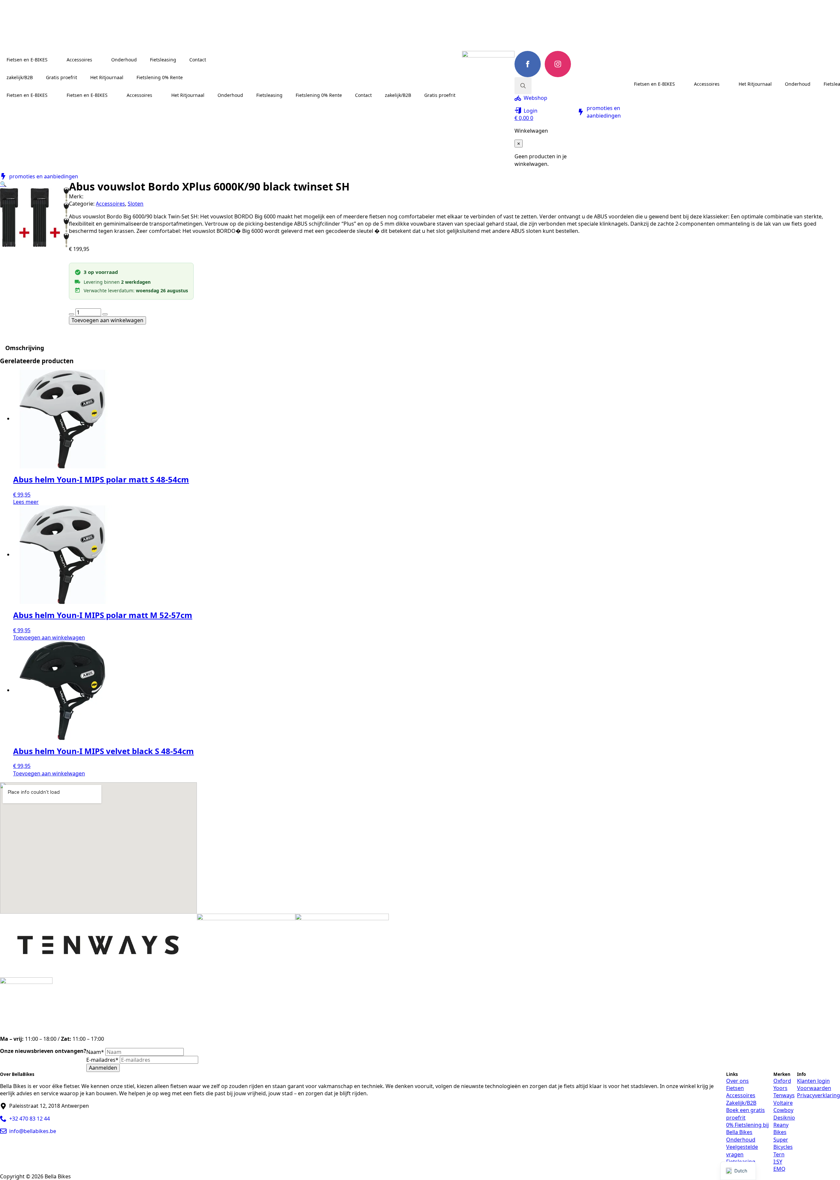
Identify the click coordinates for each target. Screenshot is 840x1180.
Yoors (780, 1088)
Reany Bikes (780, 1128)
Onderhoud (124, 59)
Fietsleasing (163, 59)
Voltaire (783, 1102)
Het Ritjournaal (106, 77)
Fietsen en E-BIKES (27, 59)
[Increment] (105, 314)
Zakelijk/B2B (741, 1102)
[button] (3, 184)
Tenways (784, 1095)
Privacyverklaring (818, 1095)
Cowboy (783, 1110)
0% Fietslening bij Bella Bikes (747, 1128)
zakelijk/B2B (20, 77)
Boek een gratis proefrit (745, 1113)
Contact (197, 59)
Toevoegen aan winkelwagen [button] (49, 637)
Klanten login (813, 1080)
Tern (779, 1154)
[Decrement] (71, 314)
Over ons (737, 1080)
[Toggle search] (523, 85)
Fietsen (735, 1088)
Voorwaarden (814, 1088)
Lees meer (26, 501)
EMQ (779, 1168)
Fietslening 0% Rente (159, 77)
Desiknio (784, 1117)
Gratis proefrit (61, 77)
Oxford (782, 1080)
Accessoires (79, 59)
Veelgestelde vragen (742, 1150)
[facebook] (527, 64)
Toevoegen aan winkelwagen (107, 320)
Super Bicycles (783, 1143)
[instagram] (558, 64)
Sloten (135, 203)
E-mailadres (102, 1059)
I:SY (777, 1161)
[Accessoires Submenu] (98, 60)
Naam (95, 1052)
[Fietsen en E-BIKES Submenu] (54, 60)
